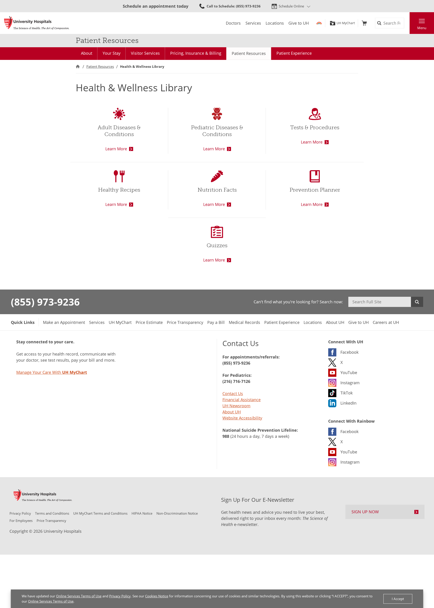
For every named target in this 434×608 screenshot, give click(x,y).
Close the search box (407, 23)
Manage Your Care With (51, 372)
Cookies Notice (156, 596)
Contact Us (232, 393)
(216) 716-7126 (236, 381)
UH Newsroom (236, 405)
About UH (231, 412)
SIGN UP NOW (365, 511)
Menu (421, 28)
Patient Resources (249, 53)
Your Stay (111, 53)
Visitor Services (145, 53)
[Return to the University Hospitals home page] (36, 23)
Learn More (116, 148)
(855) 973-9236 (45, 301)
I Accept (398, 598)
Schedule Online (291, 6)
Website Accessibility (242, 418)
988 (225, 436)
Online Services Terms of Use (78, 596)
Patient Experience (294, 53)
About (86, 53)
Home (78, 66)
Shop (364, 23)
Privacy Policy (120, 596)
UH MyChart (346, 23)
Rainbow (319, 23)
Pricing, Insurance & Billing (195, 53)
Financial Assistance (241, 399)
